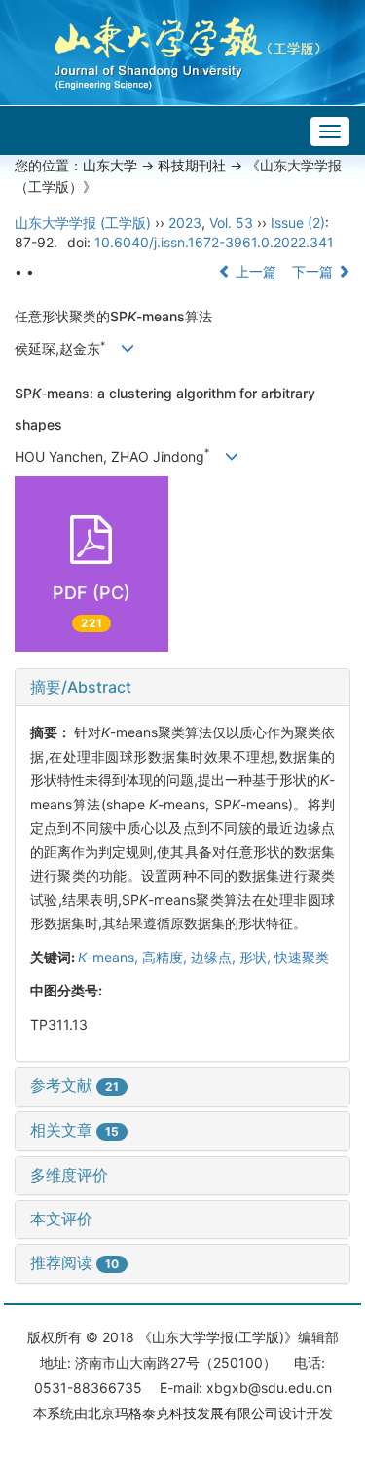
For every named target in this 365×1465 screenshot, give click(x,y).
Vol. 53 (231, 222)
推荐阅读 (74, 1262)
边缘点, (215, 957)
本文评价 (61, 1218)
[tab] (182, 687)
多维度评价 (69, 1174)
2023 (184, 222)
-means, (110, 957)
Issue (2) (298, 222)
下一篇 (314, 271)
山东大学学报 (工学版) (83, 222)
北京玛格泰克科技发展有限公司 (183, 1413)
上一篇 (254, 271)
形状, (256, 957)
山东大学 (110, 165)
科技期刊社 (192, 165)
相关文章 (74, 1130)
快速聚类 (301, 957)
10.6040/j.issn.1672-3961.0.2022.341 (214, 242)
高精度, (166, 957)
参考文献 (74, 1085)
